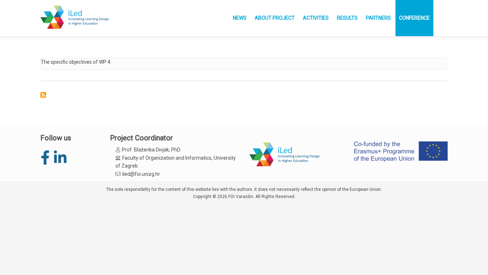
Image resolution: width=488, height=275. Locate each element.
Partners (378, 18)
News (240, 18)
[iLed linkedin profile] (59, 158)
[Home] (75, 17)
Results (347, 18)
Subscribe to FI (43, 95)
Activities (316, 18)
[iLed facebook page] (45, 158)
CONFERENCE (414, 18)
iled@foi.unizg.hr (141, 174)
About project (275, 18)
